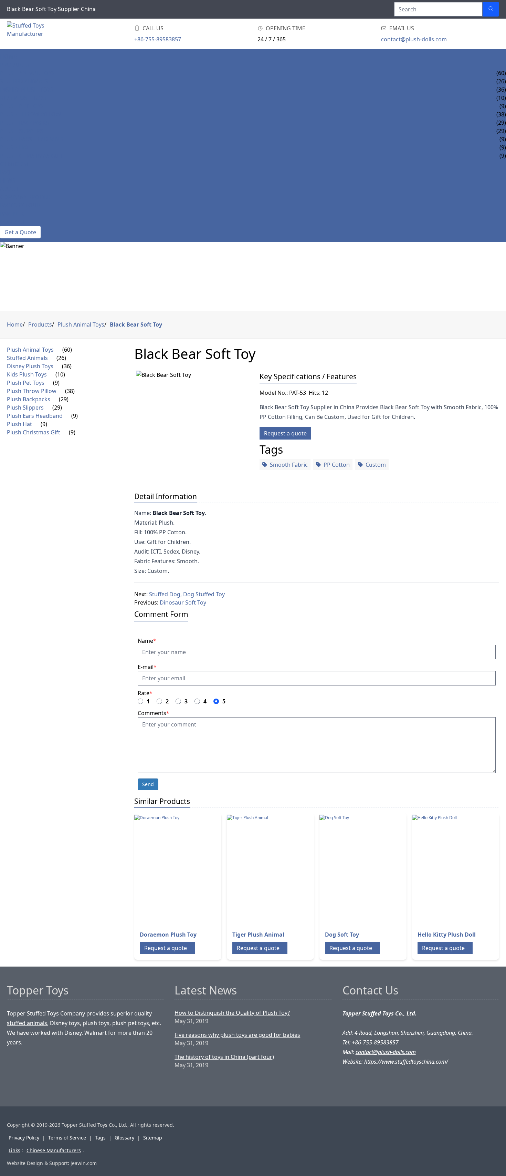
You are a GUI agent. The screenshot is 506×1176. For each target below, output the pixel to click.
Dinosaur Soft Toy (183, 602)
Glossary (124, 1137)
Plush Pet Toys (22, 106)
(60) (67, 349)
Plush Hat (14, 147)
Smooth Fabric (289, 464)
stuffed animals (27, 1023)
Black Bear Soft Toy (136, 324)
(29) (63, 399)
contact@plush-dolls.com (414, 39)
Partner (12, 213)
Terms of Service (67, 1137)
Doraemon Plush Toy (168, 934)
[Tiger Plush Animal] (282, 870)
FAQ (5, 172)
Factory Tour (20, 205)
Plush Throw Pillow (30, 114)
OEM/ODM (14, 164)
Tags (100, 1137)
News (7, 180)
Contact (12, 222)
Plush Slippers (21, 131)
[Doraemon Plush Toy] (189, 870)
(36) (67, 366)
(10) (60, 374)
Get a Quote (20, 232)
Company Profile (25, 197)
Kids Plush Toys (23, 98)
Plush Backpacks (24, 122)
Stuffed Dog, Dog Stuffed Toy (187, 594)
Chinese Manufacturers (54, 1150)
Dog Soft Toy (342, 934)
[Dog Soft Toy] (374, 870)
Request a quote (285, 433)
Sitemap (152, 1137)
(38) (70, 391)
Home (8, 56)
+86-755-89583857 (157, 39)
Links (14, 1150)
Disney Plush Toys (26, 89)
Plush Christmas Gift (31, 155)
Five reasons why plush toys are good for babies (237, 1035)
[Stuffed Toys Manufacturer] (42, 33)
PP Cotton (337, 464)
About (9, 189)
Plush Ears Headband (31, 139)
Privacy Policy (24, 1137)
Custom (376, 464)
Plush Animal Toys (27, 73)
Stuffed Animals (24, 81)
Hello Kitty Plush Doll (447, 934)
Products (14, 65)
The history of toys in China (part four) (224, 1057)
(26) (61, 358)
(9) (56, 382)
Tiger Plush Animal (258, 934)
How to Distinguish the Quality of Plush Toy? (232, 1013)
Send (148, 784)
